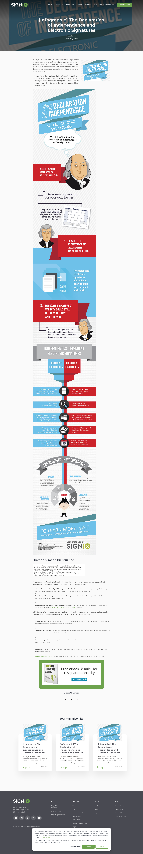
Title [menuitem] (73, 806)
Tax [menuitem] (73, 809)
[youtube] (39, 817)
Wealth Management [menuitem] (79, 823)
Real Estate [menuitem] (76, 820)
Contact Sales (124, 5)
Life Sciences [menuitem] (76, 816)
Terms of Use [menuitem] (119, 809)
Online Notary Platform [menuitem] (59, 811)
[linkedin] (21, 817)
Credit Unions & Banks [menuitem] (80, 813)
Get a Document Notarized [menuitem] (104, 5)
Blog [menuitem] (95, 813)
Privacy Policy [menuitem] (119, 806)
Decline (102, 846)
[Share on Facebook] (77, 699)
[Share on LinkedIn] (71, 699)
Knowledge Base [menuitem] (99, 806)
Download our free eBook (42, 656)
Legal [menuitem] (74, 827)
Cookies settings (75, 846)
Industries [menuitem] (75, 802)
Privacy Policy (46, 837)
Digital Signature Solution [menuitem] (57, 807)
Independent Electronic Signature (62, 607)
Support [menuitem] (96, 809)
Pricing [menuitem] (79, 5)
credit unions (72, 36)
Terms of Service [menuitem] (120, 813)
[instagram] (33, 817)
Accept (88, 846)
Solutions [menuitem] (59, 5)
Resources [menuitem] (70, 5)
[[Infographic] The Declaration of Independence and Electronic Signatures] (35, 732)
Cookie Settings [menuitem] (120, 816)
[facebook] (15, 817)
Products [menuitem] (50, 5)
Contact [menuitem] (88, 5)
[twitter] (27, 817)
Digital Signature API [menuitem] (58, 815)
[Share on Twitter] (65, 699)
